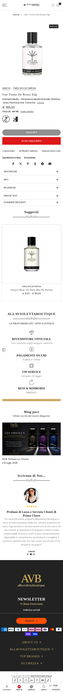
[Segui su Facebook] (15, 680)
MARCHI (6, 88)
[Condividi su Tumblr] (35, 163)
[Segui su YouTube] (42, 680)
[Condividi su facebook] (13, 163)
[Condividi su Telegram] (42, 163)
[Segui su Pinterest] (37, 680)
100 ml (6, 119)
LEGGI (40, 103)
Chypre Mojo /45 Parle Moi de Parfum (31, 290)
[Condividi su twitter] (20, 163)
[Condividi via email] (49, 163)
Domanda (29, 157)
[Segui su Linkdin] (31, 680)
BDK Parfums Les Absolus (15, 459)
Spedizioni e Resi (11, 157)
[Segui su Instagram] (26, 680)
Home (16, 15)
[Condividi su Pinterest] (27, 163)
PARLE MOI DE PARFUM (24, 88)
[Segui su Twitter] (20, 680)
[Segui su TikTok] (48, 680)
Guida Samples (26, 111)
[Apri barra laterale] (4, 350)
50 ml (15, 119)
